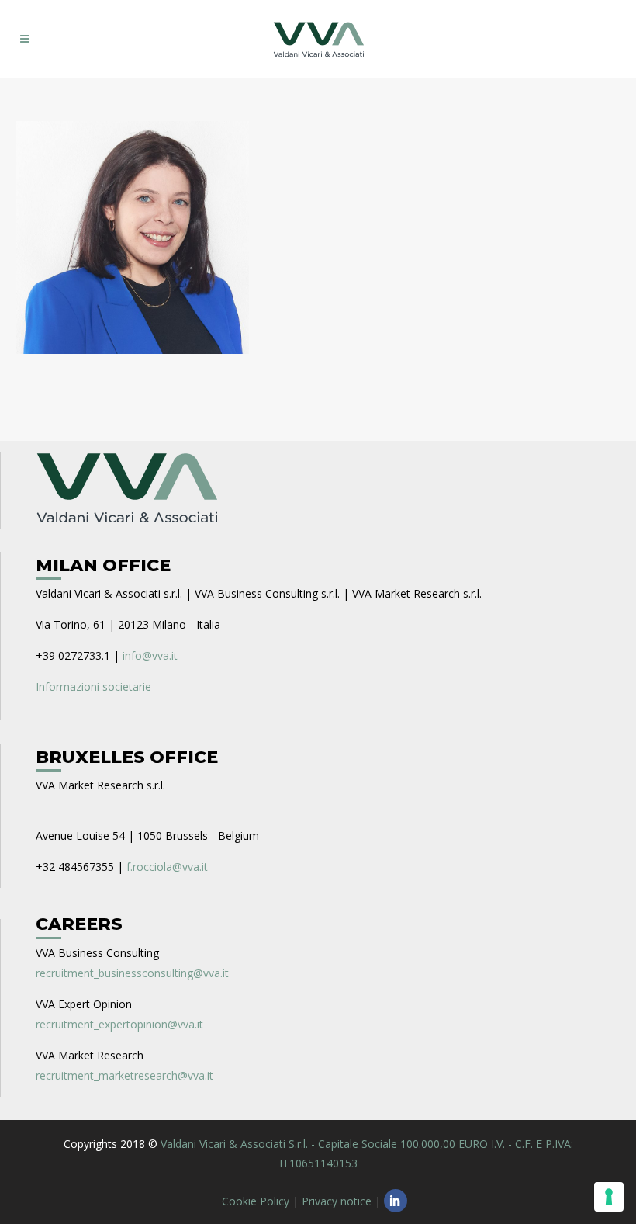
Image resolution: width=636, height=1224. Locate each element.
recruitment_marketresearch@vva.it (124, 1075)
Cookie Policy (255, 1201)
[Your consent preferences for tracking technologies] (609, 1197)
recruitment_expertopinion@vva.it (119, 1024)
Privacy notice (337, 1201)
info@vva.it (150, 655)
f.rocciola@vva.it (167, 866)
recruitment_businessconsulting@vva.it (132, 973)
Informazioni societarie (93, 686)
